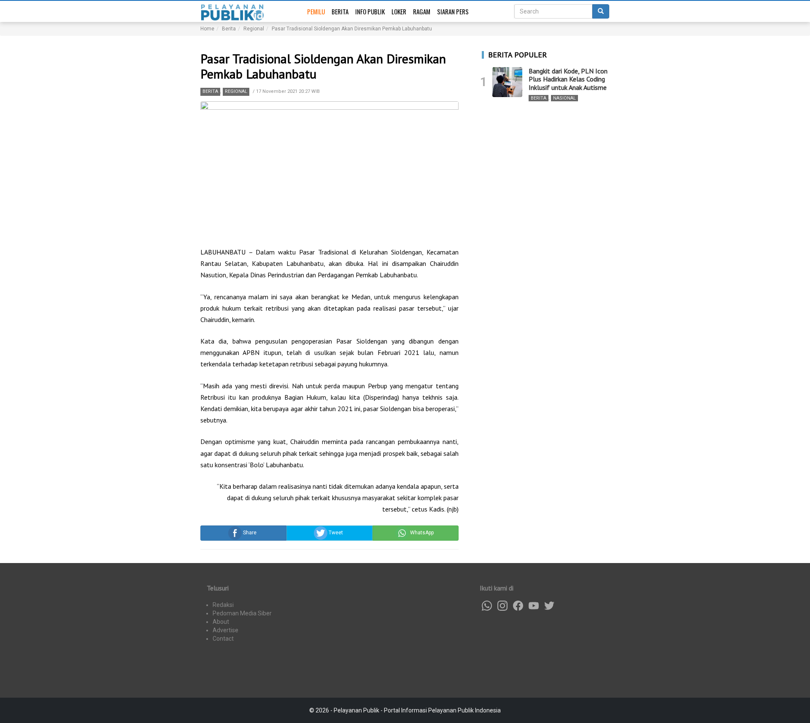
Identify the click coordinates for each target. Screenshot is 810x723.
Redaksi (223, 604)
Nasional (564, 98)
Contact (223, 638)
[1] (507, 82)
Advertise (225, 630)
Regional (236, 91)
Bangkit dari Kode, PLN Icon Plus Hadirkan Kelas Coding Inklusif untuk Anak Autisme (568, 79)
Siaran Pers (453, 11)
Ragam (421, 11)
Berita (340, 11)
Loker (399, 11)
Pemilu (316, 11)
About (221, 621)
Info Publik (370, 11)
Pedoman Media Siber (242, 613)
